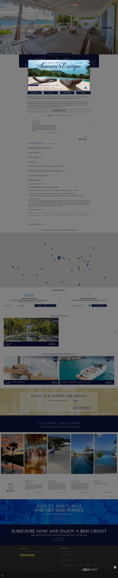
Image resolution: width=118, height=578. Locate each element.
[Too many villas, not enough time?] (115, 567)
